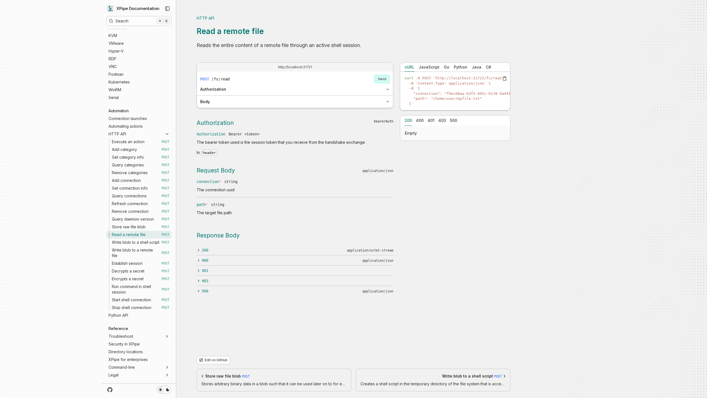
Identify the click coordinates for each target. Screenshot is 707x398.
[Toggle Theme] (164, 390)
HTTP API (117, 134)
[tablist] (455, 67)
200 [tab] (408, 120)
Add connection (140, 180)
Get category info (140, 157)
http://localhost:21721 (295, 67)
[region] (455, 91)
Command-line (122, 367)
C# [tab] (488, 67)
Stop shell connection (140, 307)
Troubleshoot (121, 336)
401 (205, 270)
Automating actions (126, 126)
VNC (113, 66)
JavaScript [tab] (429, 67)
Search (141, 21)
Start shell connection (140, 299)
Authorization (213, 89)
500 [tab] (453, 120)
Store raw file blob (140, 226)
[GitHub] (110, 389)
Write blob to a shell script (140, 242)
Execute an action (140, 141)
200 (205, 250)
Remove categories (140, 172)
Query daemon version (140, 219)
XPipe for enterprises (128, 359)
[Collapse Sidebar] (167, 8)
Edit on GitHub (216, 360)
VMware (116, 43)
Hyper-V (116, 51)
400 (205, 260)
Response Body (218, 235)
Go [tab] (446, 67)
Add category (140, 149)
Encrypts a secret (140, 278)
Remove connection (140, 211)
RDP (112, 58)
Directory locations (126, 351)
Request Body (216, 170)
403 (205, 281)
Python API (118, 315)
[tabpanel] (455, 91)
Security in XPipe (124, 344)
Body (205, 101)
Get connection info (140, 188)
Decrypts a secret (140, 271)
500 (205, 291)
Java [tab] (476, 67)
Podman (116, 74)
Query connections (140, 195)
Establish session (140, 263)
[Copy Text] (504, 78)
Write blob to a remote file (140, 253)
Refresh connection (140, 203)
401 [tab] (431, 120)
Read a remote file (140, 234)
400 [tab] (420, 120)
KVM (113, 35)
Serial (114, 97)
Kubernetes (119, 82)
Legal (113, 375)
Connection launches (128, 118)
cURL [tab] (409, 67)
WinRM (115, 89)
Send (382, 79)
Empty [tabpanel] (411, 133)
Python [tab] (460, 67)
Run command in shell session (140, 289)
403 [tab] (442, 120)
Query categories (140, 165)
